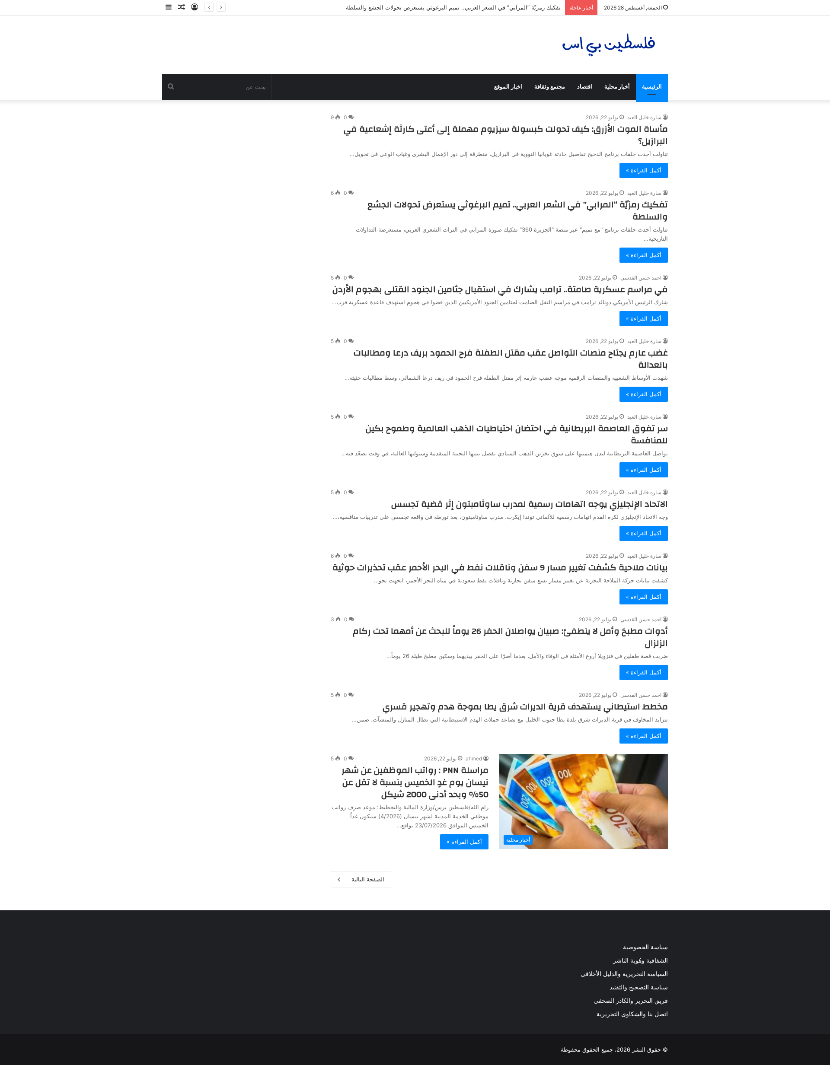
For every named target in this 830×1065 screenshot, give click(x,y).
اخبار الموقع (508, 86)
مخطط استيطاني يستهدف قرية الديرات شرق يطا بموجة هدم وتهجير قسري (525, 707)
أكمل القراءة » (643, 170)
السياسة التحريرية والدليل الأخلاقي (624, 973)
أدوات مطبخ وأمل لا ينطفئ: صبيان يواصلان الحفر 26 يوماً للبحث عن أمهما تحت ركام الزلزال (510, 637)
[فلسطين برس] (609, 45)
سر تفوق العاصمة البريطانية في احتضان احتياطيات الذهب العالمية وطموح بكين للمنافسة (517, 434)
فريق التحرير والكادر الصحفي (631, 1000)
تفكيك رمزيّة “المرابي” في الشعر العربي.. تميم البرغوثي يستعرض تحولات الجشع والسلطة (453, 7)
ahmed (474, 758)
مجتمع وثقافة (549, 86)
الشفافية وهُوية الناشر (640, 960)
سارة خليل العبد (644, 117)
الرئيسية (652, 86)
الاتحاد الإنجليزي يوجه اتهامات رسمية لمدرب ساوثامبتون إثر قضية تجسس (529, 504)
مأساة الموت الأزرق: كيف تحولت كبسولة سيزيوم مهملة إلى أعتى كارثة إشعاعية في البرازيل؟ (506, 135)
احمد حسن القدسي (640, 277)
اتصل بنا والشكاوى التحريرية (632, 1014)
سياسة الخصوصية (645, 947)
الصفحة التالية (367, 879)
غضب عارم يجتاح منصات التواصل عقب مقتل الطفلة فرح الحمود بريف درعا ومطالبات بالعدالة (511, 359)
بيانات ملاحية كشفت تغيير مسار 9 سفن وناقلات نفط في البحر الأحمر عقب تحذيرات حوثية (500, 567)
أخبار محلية (617, 86)
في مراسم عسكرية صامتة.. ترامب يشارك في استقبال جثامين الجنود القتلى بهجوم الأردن (500, 289)
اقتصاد (584, 86)
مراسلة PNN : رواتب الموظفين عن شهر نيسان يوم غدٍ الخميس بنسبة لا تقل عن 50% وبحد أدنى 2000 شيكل (415, 782)
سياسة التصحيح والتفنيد (639, 987)
